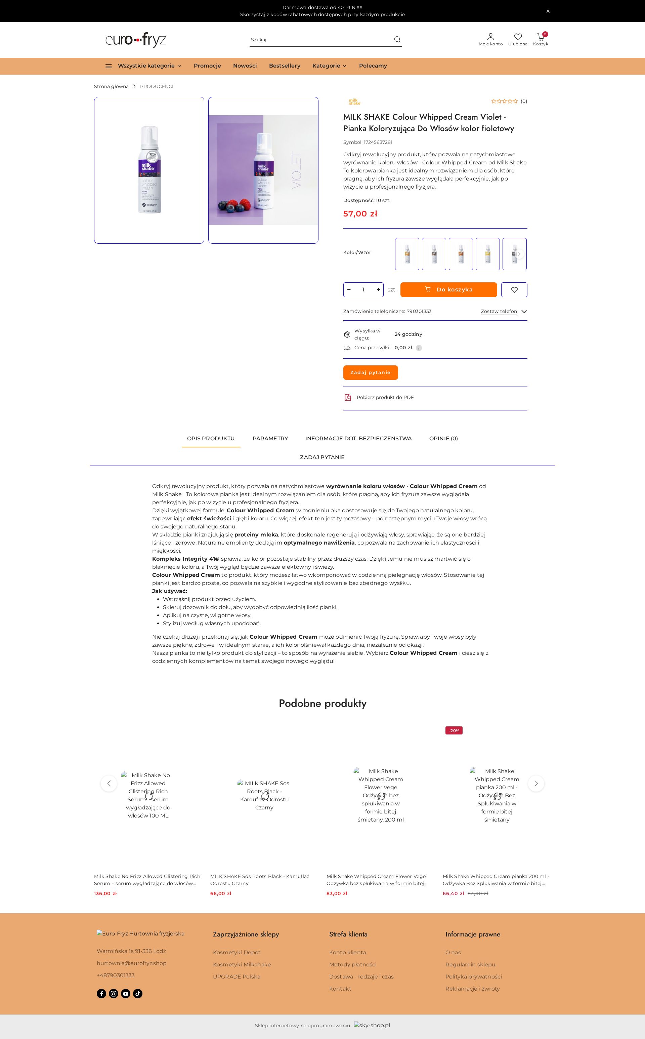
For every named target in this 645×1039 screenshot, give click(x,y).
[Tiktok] (137, 993)
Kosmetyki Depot (237, 952)
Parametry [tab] (270, 438)
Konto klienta (347, 952)
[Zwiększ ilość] (378, 290)
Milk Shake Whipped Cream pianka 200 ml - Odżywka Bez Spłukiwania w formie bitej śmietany (496, 879)
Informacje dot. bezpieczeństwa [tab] (358, 438)
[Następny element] (519, 254)
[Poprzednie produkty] (109, 783)
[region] (460, 254)
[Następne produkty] (536, 783)
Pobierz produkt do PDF (385, 397)
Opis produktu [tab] (211, 438)
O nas (453, 952)
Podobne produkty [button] (323, 703)
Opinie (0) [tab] (443, 438)
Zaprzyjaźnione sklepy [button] (246, 934)
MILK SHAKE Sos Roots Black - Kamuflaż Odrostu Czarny (259, 879)
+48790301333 (116, 975)
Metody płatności (353, 964)
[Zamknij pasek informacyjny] (548, 11)
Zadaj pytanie (370, 372)
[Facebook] (101, 993)
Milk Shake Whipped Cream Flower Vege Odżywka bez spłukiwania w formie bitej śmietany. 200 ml (376, 879)
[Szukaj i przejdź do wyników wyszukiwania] (397, 40)
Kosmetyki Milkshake (242, 964)
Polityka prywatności (473, 976)
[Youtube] (125, 993)
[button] (330, 66)
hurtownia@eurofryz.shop (132, 963)
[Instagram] (113, 993)
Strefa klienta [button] (348, 934)
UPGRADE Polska (236, 976)
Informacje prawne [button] (473, 934)
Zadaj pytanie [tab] (322, 457)
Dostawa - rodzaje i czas (361, 976)
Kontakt (340, 989)
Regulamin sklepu (470, 964)
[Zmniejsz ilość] (349, 290)
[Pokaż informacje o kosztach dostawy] (419, 348)
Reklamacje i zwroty (472, 989)
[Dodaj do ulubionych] (514, 289)
